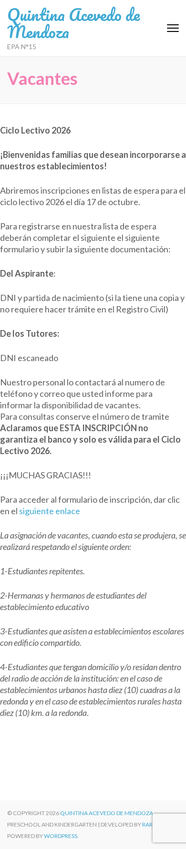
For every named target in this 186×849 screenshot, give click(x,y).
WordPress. (61, 835)
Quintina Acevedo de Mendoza (73, 23)
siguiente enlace (49, 511)
